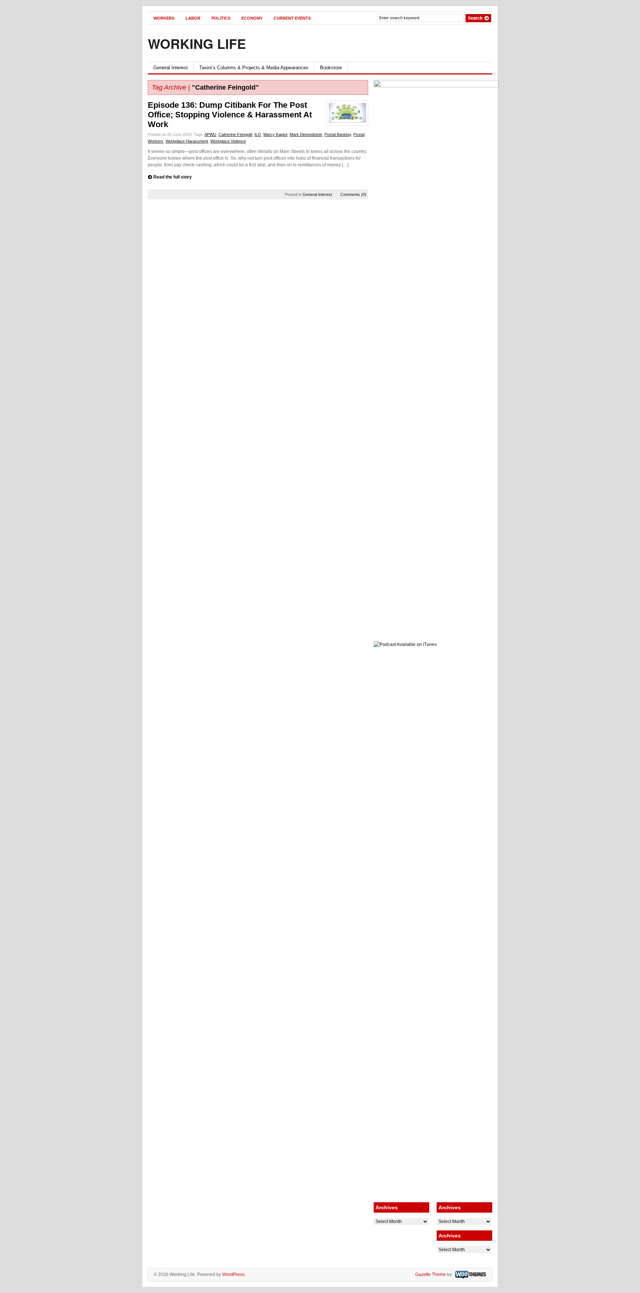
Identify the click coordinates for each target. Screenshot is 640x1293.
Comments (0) (353, 194)
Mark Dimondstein (306, 134)
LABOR (193, 18)
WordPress (233, 1274)
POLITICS (220, 18)
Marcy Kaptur (275, 134)
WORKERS (163, 18)
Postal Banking (337, 134)
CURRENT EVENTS (292, 18)
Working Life (197, 43)
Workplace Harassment (187, 141)
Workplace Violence (228, 141)
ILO (257, 134)
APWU (210, 134)
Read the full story (172, 177)
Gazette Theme (430, 1274)
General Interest (170, 67)
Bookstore (331, 67)
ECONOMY (252, 18)
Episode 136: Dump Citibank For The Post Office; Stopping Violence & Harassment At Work (230, 114)
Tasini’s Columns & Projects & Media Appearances (254, 67)
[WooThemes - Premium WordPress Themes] (469, 1274)
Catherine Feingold (235, 134)
